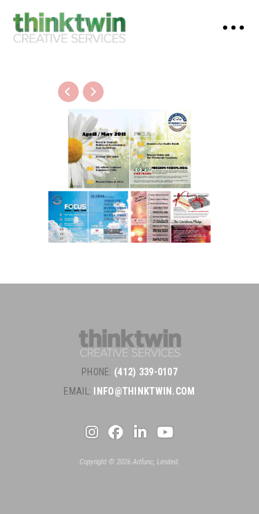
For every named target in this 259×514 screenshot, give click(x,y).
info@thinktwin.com (144, 391)
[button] (234, 27)
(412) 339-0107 (146, 371)
